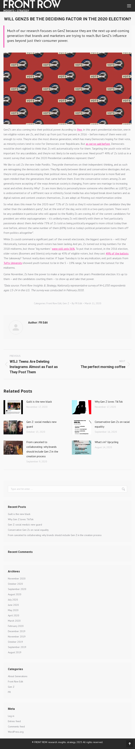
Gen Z (66, 303)
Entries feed (14, 721)
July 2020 (13, 599)
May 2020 (13, 610)
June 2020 (13, 604)
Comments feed (16, 726)
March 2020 (14, 620)
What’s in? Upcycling (106, 442)
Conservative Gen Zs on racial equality (112, 424)
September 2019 (17, 647)
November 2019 (16, 636)
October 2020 (15, 583)
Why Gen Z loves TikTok (109, 401)
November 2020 (16, 578)
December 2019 (16, 631)
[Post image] (13, 407)
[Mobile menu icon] (129, 5)
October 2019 (15, 641)
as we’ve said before (98, 144)
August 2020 (14, 594)
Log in (11, 716)
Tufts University (13, 263)
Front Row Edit (54, 303)
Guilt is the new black (39, 401)
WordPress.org (16, 731)
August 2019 (14, 652)
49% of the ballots (117, 253)
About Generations (17, 676)
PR (9, 692)
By (77, 303)
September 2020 (17, 589)
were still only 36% (63, 248)
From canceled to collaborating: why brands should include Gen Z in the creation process (42, 449)
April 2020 (13, 615)
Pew (79, 129)
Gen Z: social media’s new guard (41, 424)
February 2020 (16, 626)
